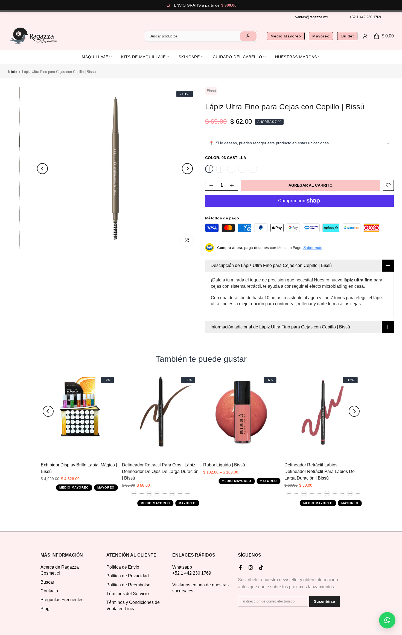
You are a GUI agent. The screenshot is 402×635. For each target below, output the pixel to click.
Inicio (12, 72)
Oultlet (347, 36)
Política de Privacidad (127, 576)
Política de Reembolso (128, 585)
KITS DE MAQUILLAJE (143, 57)
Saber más (312, 247)
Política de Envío (122, 567)
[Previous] (42, 168)
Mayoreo (321, 36)
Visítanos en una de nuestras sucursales (200, 588)
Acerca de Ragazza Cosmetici (59, 570)
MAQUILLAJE (95, 57)
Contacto (49, 591)
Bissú (211, 91)
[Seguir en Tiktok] (261, 567)
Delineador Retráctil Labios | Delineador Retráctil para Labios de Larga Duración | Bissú (319, 471)
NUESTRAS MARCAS (296, 57)
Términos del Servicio (127, 593)
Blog (44, 608)
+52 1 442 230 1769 (365, 17)
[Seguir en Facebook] (240, 567)
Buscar (47, 582)
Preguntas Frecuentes (61, 599)
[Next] (187, 168)
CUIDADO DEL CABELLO (237, 57)
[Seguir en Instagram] (250, 567)
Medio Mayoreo (285, 36)
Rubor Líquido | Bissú (224, 465)
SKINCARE (189, 57)
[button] (387, 620)
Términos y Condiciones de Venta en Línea (133, 605)
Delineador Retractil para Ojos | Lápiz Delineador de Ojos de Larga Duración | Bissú (160, 471)
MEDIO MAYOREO (74, 487)
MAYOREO (105, 487)
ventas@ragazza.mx (311, 17)
